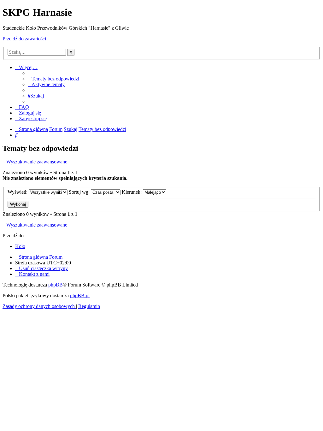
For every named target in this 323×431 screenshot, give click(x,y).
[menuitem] (53, 78)
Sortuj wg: (80, 192)
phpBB (55, 284)
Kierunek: (132, 192)
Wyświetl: (18, 192)
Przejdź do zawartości (24, 38)
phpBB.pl (80, 295)
